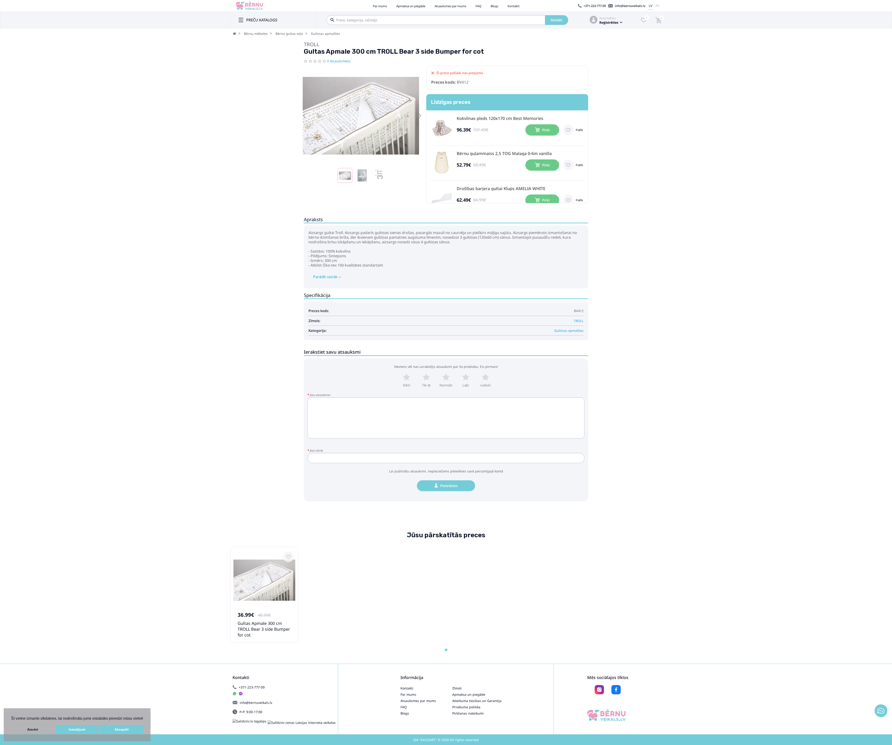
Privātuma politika (466, 707)
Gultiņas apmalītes (325, 33)
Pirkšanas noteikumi (468, 713)
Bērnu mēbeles (256, 33)
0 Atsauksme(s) (338, 61)
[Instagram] (599, 689)
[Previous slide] (304, 115)
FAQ (478, 6)
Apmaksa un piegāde (410, 6)
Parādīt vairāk (325, 276)
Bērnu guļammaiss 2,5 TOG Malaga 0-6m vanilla (504, 153)
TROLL (311, 44)
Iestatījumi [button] (77, 729)
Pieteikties (449, 485)
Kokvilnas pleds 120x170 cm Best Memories (500, 118)
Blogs (494, 6)
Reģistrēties (608, 22)
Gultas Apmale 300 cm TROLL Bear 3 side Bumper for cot (264, 629)
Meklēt (556, 20)
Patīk (579, 130)
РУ (657, 5)
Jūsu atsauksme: (320, 395)
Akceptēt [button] (122, 729)
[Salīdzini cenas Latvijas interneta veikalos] (302, 722)
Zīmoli (457, 688)
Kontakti (513, 6)
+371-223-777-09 (595, 6)
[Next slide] (419, 115)
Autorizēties (607, 18)
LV (650, 5)
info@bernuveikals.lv (630, 6)
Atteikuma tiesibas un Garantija (477, 701)
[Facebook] (616, 689)
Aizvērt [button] (32, 729)
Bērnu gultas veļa (289, 33)
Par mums (380, 6)
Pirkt (546, 130)
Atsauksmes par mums (450, 6)
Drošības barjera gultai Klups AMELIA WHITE (501, 188)
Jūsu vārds (316, 450)
